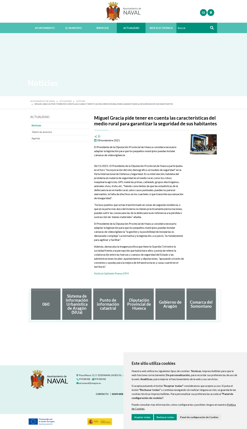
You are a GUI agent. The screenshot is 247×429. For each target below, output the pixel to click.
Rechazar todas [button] (165, 417)
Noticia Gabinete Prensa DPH (111, 273)
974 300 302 (84, 379)
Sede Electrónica (161, 28)
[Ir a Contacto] (203, 12)
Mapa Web (117, 394)
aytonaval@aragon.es (90, 383)
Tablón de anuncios (42, 132)
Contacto (102, 394)
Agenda (36, 138)
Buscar (211, 28)
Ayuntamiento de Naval (42, 101)
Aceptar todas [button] (142, 417)
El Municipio (73, 28)
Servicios (102, 28)
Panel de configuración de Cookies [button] (199, 417)
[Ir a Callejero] (210, 12)
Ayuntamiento (45, 28)
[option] (45, 304)
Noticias (80, 101)
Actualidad (131, 28)
